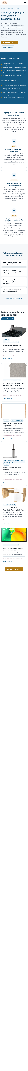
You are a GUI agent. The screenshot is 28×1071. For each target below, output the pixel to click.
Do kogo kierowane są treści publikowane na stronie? (12, 290)
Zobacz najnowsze (7, 318)
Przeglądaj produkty (8, 42)
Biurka (6, 504)
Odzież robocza (8, 380)
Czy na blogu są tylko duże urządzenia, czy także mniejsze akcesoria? (12, 281)
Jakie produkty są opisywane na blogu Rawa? (12, 263)
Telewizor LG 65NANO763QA (13, 548)
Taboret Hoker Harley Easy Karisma (12, 468)
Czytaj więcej (6, 358)
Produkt (6, 339)
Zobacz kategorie (8, 47)
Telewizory (14, 545)
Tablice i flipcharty (17, 420)
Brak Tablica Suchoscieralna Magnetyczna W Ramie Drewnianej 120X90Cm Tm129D (13, 425)
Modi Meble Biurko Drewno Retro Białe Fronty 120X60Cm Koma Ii (13, 510)
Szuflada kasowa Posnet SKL (12, 345)
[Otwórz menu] (25, 2)
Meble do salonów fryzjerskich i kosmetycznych (13, 461)
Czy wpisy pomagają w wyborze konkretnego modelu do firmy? (12, 272)
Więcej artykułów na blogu (13, 298)
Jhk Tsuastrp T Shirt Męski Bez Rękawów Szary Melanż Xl (13, 384)
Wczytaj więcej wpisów (13, 569)
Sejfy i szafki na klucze (11, 342)
